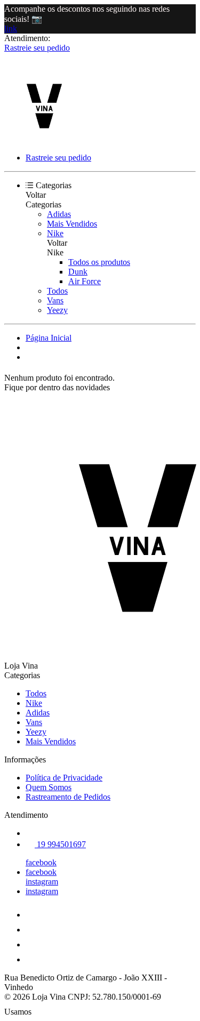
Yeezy (57, 310)
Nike (55, 233)
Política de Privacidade (64, 777)
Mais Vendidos (72, 223)
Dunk (77, 271)
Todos (57, 290)
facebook (41, 862)
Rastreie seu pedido (37, 47)
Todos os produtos (99, 262)
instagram (42, 881)
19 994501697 (60, 844)
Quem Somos (48, 787)
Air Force (84, 281)
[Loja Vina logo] (44, 139)
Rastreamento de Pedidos (68, 796)
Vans (55, 300)
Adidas (59, 214)
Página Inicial (48, 337)
